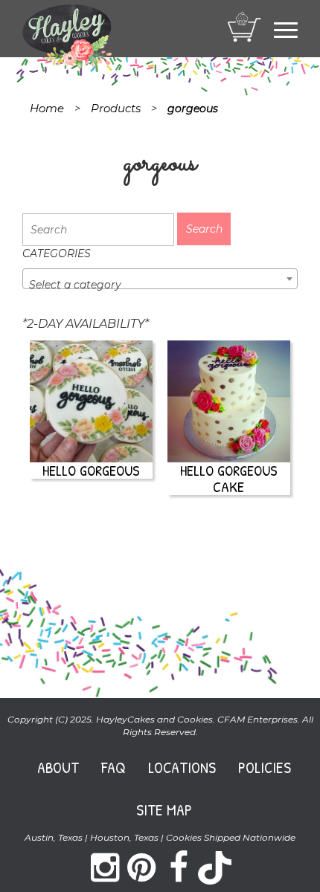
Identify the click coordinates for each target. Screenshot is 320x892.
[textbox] (160, 284)
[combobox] (160, 278)
